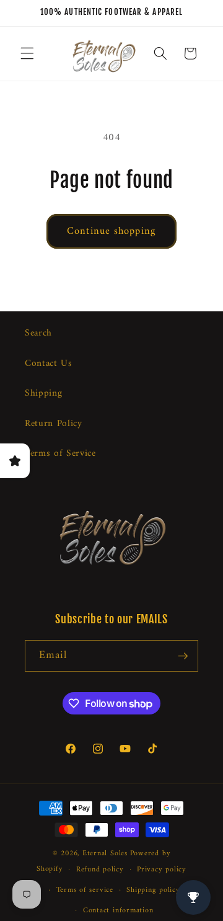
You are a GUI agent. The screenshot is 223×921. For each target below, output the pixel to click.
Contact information (118, 910)
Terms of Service (60, 453)
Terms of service (84, 890)
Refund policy (100, 869)
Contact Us (48, 363)
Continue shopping (111, 231)
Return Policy (53, 424)
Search (38, 333)
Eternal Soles (105, 853)
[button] (27, 53)
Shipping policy (153, 890)
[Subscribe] (183, 656)
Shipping (43, 393)
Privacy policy (161, 869)
